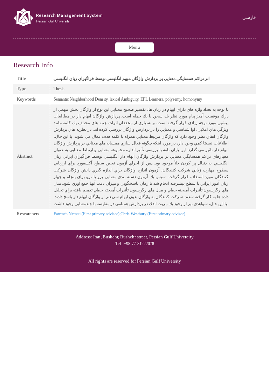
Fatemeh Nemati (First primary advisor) (86, 214)
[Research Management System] (58, 17)
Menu (134, 47)
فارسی (249, 17)
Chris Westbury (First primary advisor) (152, 214)
